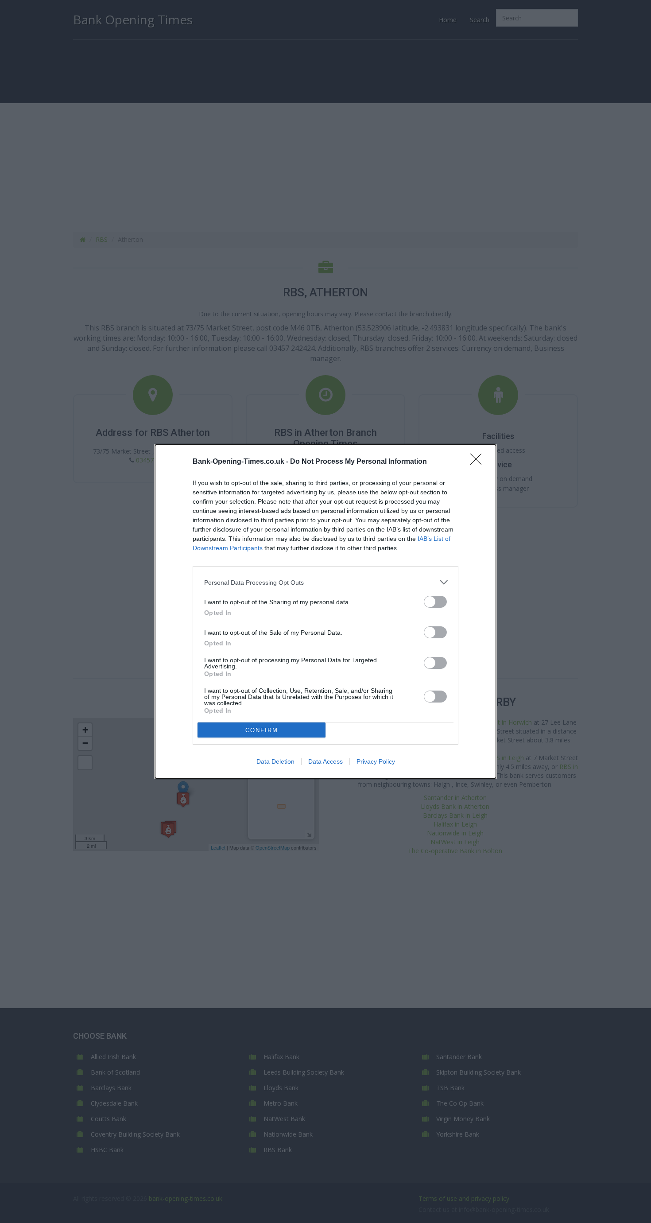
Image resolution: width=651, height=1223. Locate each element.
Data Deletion (275, 761)
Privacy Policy (375, 761)
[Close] (478, 462)
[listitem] (325, 582)
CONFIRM (261, 730)
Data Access (325, 761)
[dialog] (325, 611)
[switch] (435, 602)
